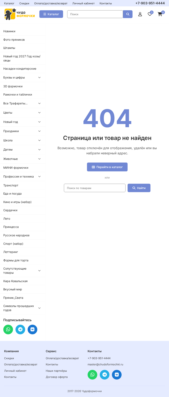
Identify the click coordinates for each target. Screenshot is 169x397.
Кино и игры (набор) (17, 202)
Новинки (9, 31)
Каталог (9, 3)
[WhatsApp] (8, 329)
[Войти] (140, 14)
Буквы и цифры (14, 77)
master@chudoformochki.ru (105, 364)
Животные (10, 158)
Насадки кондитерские (19, 68)
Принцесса (11, 227)
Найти (141, 188)
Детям (8, 149)
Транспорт (10, 185)
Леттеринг (10, 252)
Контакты (106, 3)
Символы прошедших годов (18, 308)
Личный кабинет (83, 3)
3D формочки (12, 86)
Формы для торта (15, 260)
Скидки (24, 3)
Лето (6, 218)
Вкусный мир (12, 289)
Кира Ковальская (15, 281)
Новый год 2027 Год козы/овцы (21, 58)
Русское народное (16, 235)
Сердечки (10, 210)
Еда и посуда (12, 193)
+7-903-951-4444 (150, 3)
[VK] (32, 329)
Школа (8, 140)
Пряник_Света (13, 297)
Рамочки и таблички (17, 94)
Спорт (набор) (13, 243)
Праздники (11, 131)
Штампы (9, 48)
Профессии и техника (18, 176)
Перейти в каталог (109, 167)
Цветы (7, 112)
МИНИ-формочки (15, 167)
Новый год (10, 121)
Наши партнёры (56, 370)
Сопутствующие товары (14, 270)
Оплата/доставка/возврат (50, 3)
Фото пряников (14, 39)
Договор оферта (57, 377)
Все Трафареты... (15, 103)
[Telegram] (20, 329)
